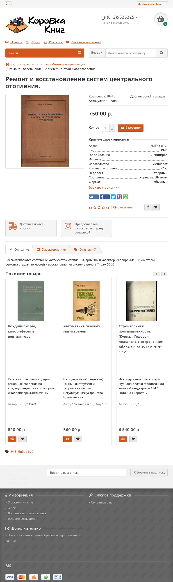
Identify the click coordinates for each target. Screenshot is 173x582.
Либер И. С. (26, 451)
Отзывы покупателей (86, 42)
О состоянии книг (21, 502)
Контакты (55, 42)
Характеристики (54, 249)
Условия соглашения (23, 518)
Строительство (24, 64)
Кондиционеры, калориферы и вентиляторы (22, 331)
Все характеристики (104, 187)
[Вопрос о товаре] (148, 207)
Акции (35, 42)
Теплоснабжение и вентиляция (62, 64)
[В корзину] (12, 439)
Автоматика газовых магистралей (81, 328)
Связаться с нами (103, 502)
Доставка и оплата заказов (27, 513)
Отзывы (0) (88, 249)
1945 (12, 451)
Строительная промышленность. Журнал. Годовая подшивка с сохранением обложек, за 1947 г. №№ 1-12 (141, 339)
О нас (12, 508)
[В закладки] (156, 207)
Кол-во (94, 127)
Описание (21, 249)
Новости (16, 42)
